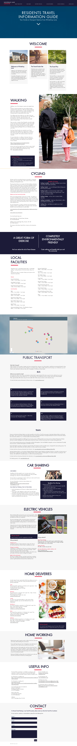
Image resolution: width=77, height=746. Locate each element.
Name (12, 716)
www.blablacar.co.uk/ (14, 484)
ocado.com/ (12, 601)
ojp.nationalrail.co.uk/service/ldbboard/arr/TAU (48, 681)
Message (13, 729)
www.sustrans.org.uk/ (15, 682)
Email (12, 720)
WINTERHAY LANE (9, 2)
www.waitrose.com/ (14, 622)
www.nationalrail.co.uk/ (43, 677)
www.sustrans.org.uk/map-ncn (16, 212)
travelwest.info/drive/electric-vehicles (45, 551)
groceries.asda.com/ (14, 589)
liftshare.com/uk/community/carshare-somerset (19, 483)
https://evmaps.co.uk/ (42, 550)
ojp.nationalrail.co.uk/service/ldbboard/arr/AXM (48, 682)
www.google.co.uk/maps (18, 149)
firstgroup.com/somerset (43, 673)
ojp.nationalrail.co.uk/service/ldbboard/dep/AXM (45, 456)
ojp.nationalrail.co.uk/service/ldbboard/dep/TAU (45, 449)
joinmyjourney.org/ (14, 482)
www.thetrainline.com (25, 458)
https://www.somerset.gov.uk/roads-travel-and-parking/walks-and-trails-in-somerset (19, 143)
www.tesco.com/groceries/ (15, 615)
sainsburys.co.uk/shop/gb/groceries (17, 608)
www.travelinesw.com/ (39, 380)
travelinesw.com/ (41, 674)
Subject (13, 725)
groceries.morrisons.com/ (15, 596)
